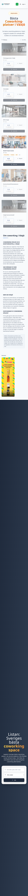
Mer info (15, 69)
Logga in (24, 4)
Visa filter (24, 39)
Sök (15, 780)
